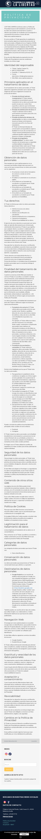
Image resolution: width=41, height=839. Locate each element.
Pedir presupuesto (10, 741)
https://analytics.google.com (23, 588)
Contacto (6, 822)
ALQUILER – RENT (8, 824)
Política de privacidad (9, 821)
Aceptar (24, 834)
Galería (34, 741)
